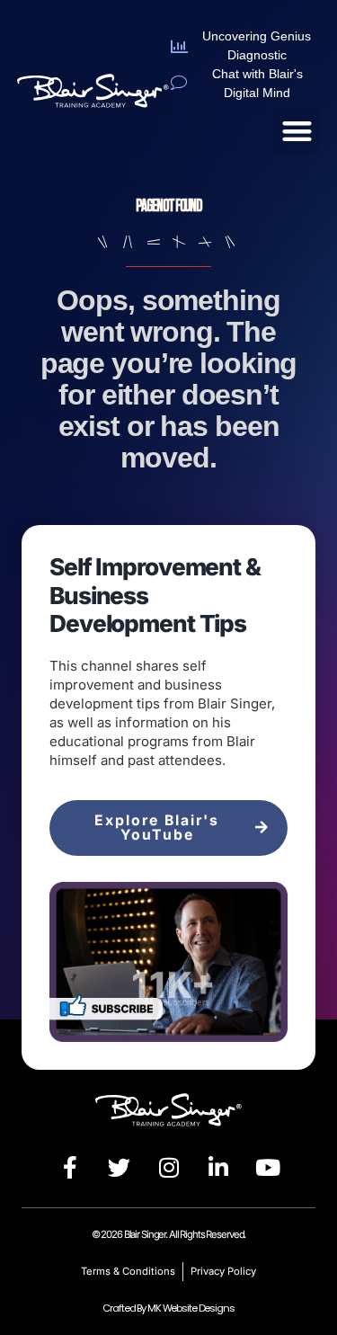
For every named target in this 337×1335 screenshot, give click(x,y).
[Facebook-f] (70, 1166)
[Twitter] (119, 1166)
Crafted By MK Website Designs (168, 1308)
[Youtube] (267, 1166)
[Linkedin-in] (218, 1166)
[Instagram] (168, 1166)
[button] (297, 131)
